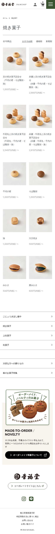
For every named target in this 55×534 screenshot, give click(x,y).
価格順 (39, 41)
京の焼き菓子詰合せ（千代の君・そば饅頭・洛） (14, 80)
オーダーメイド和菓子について (27, 455)
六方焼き (33, 238)
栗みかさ (33, 285)
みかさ (6, 285)
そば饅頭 (33, 191)
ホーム (5, 18)
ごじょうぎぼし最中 (12, 316)
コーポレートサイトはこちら (27, 486)
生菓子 (6, 345)
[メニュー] (50, 4)
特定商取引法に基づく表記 (27, 516)
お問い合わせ (27, 520)
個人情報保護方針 (27, 513)
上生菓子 (7, 335)
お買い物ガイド (27, 524)
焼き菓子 (14, 18)
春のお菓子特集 (10, 373)
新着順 (49, 41)
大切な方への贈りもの (13, 363)
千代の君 (7, 191)
